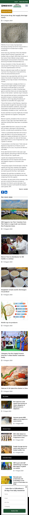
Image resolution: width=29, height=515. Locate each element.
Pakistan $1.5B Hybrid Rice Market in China (14, 388)
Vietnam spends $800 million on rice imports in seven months (20, 419)
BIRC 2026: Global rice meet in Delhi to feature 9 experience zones (20, 435)
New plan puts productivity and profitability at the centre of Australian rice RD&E (20, 480)
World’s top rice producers (9, 322)
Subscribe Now (23, 1)
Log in (16, 1)
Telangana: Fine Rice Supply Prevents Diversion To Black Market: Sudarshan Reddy (12, 355)
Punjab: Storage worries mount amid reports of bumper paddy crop (20, 448)
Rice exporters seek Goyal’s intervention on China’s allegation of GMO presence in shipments (20, 405)
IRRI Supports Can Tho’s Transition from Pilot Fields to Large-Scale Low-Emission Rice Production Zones (13, 224)
